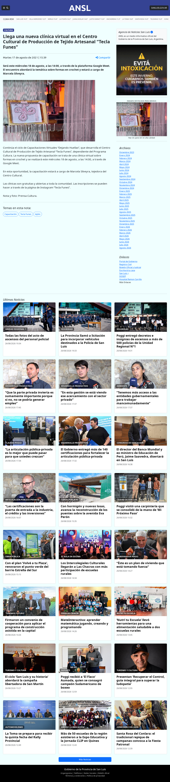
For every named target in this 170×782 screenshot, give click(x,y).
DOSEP (122, 276)
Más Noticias (85, 759)
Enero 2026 (124, 227)
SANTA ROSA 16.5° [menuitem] (141, 19)
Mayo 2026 (124, 239)
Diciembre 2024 (126, 188)
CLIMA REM (8, 19)
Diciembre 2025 (126, 224)
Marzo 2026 (124, 233)
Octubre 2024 (125, 182)
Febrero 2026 (125, 230)
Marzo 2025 (124, 197)
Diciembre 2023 (126, 152)
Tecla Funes (25, 214)
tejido (37, 214)
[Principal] (5, 7)
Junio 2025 (124, 206)
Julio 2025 (123, 209)
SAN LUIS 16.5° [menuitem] (21, 19)
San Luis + (124, 273)
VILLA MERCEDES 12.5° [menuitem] (37, 19)
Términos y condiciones (75, 776)
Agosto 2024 (125, 176)
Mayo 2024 (124, 167)
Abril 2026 (124, 236)
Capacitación (11, 214)
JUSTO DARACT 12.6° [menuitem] (97, 19)
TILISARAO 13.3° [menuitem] (156, 19)
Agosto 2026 (125, 247)
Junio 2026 (124, 242)
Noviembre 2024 (127, 185)
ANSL (80, 8)
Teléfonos (78, 773)
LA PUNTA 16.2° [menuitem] (65, 19)
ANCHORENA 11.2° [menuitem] (113, 19)
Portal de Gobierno (128, 261)
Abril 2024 (124, 164)
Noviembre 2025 (127, 221)
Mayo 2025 (124, 203)
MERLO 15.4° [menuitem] (52, 19)
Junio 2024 (124, 170)
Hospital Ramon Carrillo (130, 279)
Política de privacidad (96, 776)
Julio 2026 (123, 245)
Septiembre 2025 (127, 215)
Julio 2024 (123, 173)
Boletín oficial (103, 773)
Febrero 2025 (125, 194)
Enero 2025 (124, 191)
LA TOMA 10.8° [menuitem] (127, 19)
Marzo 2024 (124, 161)
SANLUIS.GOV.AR (159, 7)
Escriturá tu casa (127, 270)
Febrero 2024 (125, 158)
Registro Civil (125, 264)
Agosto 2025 (125, 212)
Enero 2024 (124, 155)
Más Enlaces (125, 282)
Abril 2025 (124, 200)
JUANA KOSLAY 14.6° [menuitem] (80, 19)
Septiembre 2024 (127, 179)
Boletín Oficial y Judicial (130, 267)
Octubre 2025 (125, 218)
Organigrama (66, 773)
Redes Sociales (90, 773)
